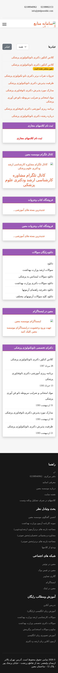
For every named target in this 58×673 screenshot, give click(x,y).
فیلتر (7, 46)
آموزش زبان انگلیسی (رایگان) (41, 611)
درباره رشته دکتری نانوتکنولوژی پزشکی (33, 116)
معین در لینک (49, 588)
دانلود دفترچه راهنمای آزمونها (37, 289)
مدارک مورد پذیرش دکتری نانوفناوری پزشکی (30, 90)
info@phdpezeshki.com (42, 11)
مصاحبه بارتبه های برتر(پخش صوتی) (38, 541)
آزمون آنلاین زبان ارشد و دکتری (41, 641)
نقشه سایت (50, 494)
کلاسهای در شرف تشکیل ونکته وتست (38, 500)
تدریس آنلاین (50, 605)
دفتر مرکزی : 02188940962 (43, 476)
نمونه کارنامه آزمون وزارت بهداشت (39, 523)
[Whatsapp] (11, 10)
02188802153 (47, 7)
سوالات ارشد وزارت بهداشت (38, 270)
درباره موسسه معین (46, 488)
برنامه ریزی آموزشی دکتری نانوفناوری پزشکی (29, 108)
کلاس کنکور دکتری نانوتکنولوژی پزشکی (32, 57)
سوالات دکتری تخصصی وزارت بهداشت (37, 623)
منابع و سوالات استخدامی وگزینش (39, 629)
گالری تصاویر (49, 576)
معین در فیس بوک (47, 570)
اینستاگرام (51, 582)
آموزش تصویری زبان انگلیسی (41, 635)
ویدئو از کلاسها (49, 547)
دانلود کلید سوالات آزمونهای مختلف (34, 296)
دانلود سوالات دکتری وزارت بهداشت (34, 283)
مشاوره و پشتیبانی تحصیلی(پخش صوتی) (36, 535)
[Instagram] (16, 10)
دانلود (50, 263)
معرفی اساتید (49, 482)
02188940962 (30, 7)
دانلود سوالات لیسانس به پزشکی (36, 276)
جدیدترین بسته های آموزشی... (29, 210)
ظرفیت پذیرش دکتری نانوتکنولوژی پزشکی (31, 83)
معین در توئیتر (49, 564)
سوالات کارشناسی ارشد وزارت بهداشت (36, 617)
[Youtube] (16, 6)
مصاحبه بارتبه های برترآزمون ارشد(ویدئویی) (35, 529)
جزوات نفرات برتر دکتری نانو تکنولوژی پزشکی (29, 75)
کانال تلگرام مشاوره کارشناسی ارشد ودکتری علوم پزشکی (29, 180)
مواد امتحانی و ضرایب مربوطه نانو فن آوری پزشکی (30, 399)
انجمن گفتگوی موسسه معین (42, 517)
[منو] (4, 24)
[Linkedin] (11, 6)
